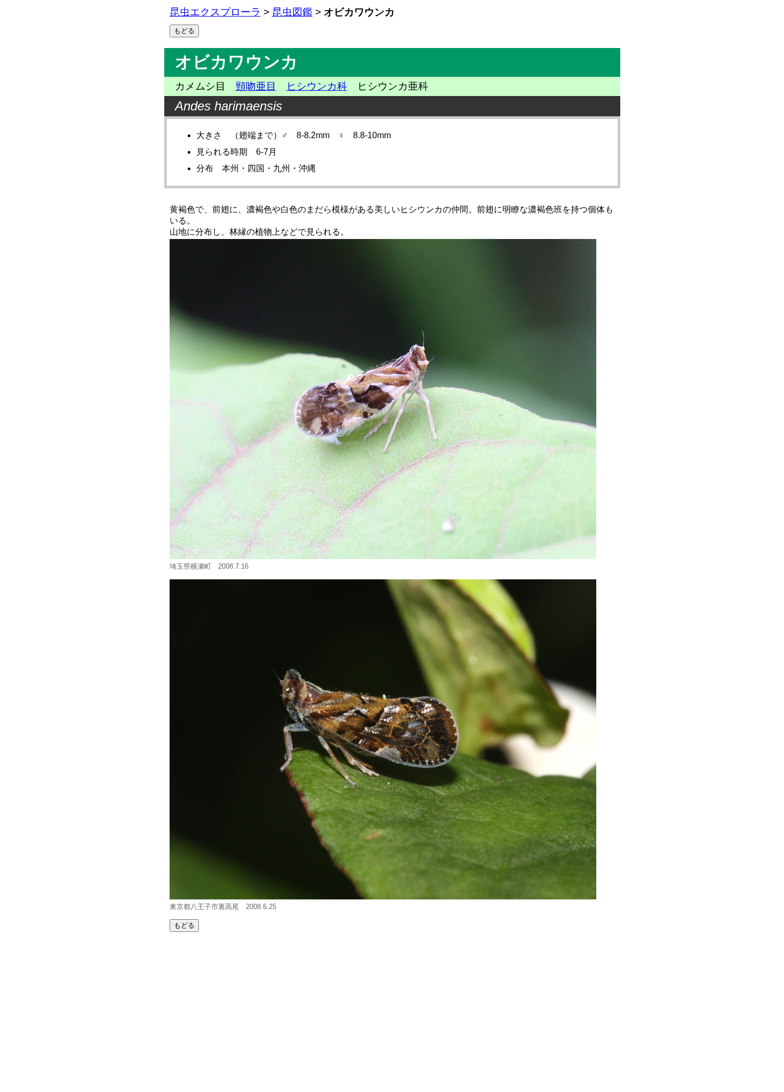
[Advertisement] (392, 1012)
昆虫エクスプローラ (215, 12)
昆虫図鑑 (292, 12)
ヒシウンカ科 (316, 86)
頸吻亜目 (256, 86)
